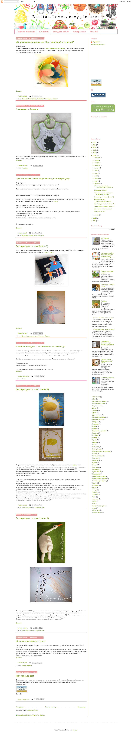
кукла (94, 508)
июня (96, 173)
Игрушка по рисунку (27, 235)
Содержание (79, 32)
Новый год (95, 460)
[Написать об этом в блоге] (35, 96)
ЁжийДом (104, 301)
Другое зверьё (96, 415)
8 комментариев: (23, 628)
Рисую (94, 483)
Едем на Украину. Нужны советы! (103, 329)
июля (96, 170)
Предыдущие (82, 707)
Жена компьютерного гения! (30, 641)
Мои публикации (97, 456)
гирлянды (95, 499)
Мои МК (94, 32)
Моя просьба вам (25, 676)
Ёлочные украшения (98, 403)
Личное (24, 379)
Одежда (94, 462)
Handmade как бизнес (99, 401)
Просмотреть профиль (98, 44)
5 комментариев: (23, 333)
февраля (98, 183)
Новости (29, 665)
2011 (94, 155)
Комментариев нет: (23, 376)
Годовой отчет (96, 406)
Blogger (75, 730)
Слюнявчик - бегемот (27, 109)
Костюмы (95, 435)
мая (96, 176)
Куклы (94, 440)
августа (97, 168)
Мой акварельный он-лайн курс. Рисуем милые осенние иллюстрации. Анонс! (107, 255)
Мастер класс (32, 98)
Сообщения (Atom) (32, 710)
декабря (97, 157)
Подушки (47, 336)
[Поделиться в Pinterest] (41, 96)
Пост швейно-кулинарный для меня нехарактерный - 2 (107, 344)
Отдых (94, 465)
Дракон (94, 412)
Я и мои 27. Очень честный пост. (103, 318)
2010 (94, 218)
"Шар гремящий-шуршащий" (55, 48)
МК (93, 444)
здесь (46, 252)
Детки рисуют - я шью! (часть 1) (32, 518)
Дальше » (19, 91)
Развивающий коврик (99, 481)
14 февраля (96, 397)
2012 (94, 152)
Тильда (94, 490)
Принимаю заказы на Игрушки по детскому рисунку (43, 178)
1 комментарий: (22, 233)
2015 (94, 145)
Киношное (95, 424)
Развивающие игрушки (51, 98)
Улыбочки (95, 494)
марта (97, 181)
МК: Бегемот (105, 238)
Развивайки (40, 98)
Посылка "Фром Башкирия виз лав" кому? (107, 361)
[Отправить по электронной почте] (33, 96)
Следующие (20, 707)
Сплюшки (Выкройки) (107, 377)
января (97, 215)
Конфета (95, 433)
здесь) (56, 201)
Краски (94, 437)
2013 (94, 150)
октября (97, 163)
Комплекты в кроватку (99, 431)
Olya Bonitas (97, 42)
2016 (94, 142)
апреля (97, 178)
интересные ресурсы (98, 506)
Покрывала (95, 469)
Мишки (94, 453)
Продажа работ (61, 32)
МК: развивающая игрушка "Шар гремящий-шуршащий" (45, 42)
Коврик (94, 428)
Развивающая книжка (99, 476)
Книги (94, 426)
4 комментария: (22, 96)
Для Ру (94, 410)
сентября (98, 165)
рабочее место (97, 512)
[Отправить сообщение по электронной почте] (29, 96)
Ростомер (95, 485)
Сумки (94, 487)
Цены (42, 235)
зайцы (94, 501)
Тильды (94, 492)
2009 (94, 221)
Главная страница (26, 32)
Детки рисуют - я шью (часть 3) (32, 246)
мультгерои (96, 510)
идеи (93, 503)
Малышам (25, 98)
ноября (97, 160)
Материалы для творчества (101, 451)
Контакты (44, 32)
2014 (94, 147)
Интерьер (95, 422)
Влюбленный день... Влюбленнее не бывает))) (40, 346)
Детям (23, 336)
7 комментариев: (23, 165)
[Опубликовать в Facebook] (39, 96)
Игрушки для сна (97, 419)
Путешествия (96, 472)
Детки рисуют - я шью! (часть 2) (32, 389)
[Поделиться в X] (37, 96)
